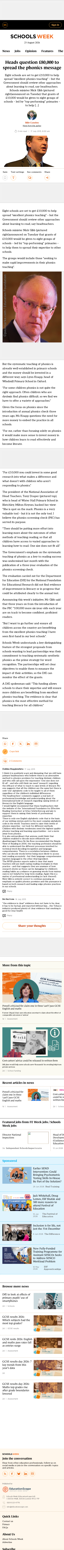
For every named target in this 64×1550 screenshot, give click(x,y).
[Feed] (5, 1473)
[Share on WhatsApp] (5, 744)
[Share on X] (20, 744)
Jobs (17, 51)
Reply (9, 891)
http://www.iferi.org (35, 811)
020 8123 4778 (13, 1503)
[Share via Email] (36, 744)
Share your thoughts (32, 925)
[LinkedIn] (25, 1473)
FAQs (5, 1527)
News (6, 51)
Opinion (31, 51)
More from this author (32, 126)
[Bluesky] (18, 1473)
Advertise (7, 1542)
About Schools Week (12, 1539)
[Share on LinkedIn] (28, 744)
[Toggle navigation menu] (5, 25)
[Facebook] (12, 1473)
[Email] (32, 1473)
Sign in (55, 24)
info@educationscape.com (17, 1507)
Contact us (7, 1521)
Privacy (6, 1524)
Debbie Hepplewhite (12, 769)
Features (47, 51)
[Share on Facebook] (12, 744)
